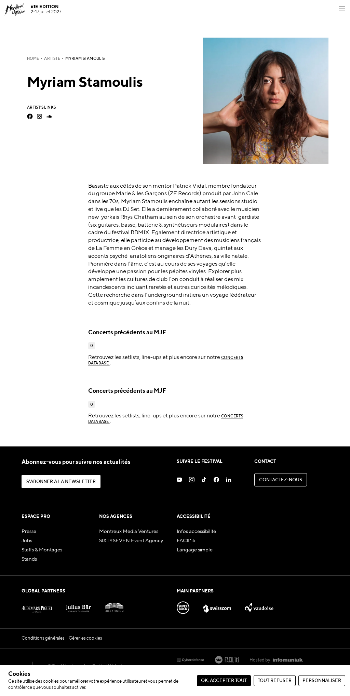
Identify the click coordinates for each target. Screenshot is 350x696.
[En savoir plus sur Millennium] (114, 605)
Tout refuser (275, 681)
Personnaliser (321, 681)
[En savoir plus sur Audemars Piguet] (37, 605)
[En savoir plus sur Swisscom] (217, 605)
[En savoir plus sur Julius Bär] (78, 605)
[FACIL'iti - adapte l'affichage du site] (227, 660)
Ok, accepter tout (224, 681)
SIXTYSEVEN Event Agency (131, 540)
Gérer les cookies (85, 638)
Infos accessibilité (196, 531)
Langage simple (195, 549)
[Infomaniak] (288, 660)
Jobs (27, 540)
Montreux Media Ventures (128, 531)
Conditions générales (43, 638)
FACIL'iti (186, 540)
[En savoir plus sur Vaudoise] (259, 605)
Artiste (52, 59)
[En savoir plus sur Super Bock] (183, 605)
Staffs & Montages (42, 549)
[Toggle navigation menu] (342, 9)
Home (33, 59)
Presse (29, 531)
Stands (29, 559)
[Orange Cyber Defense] (190, 660)
